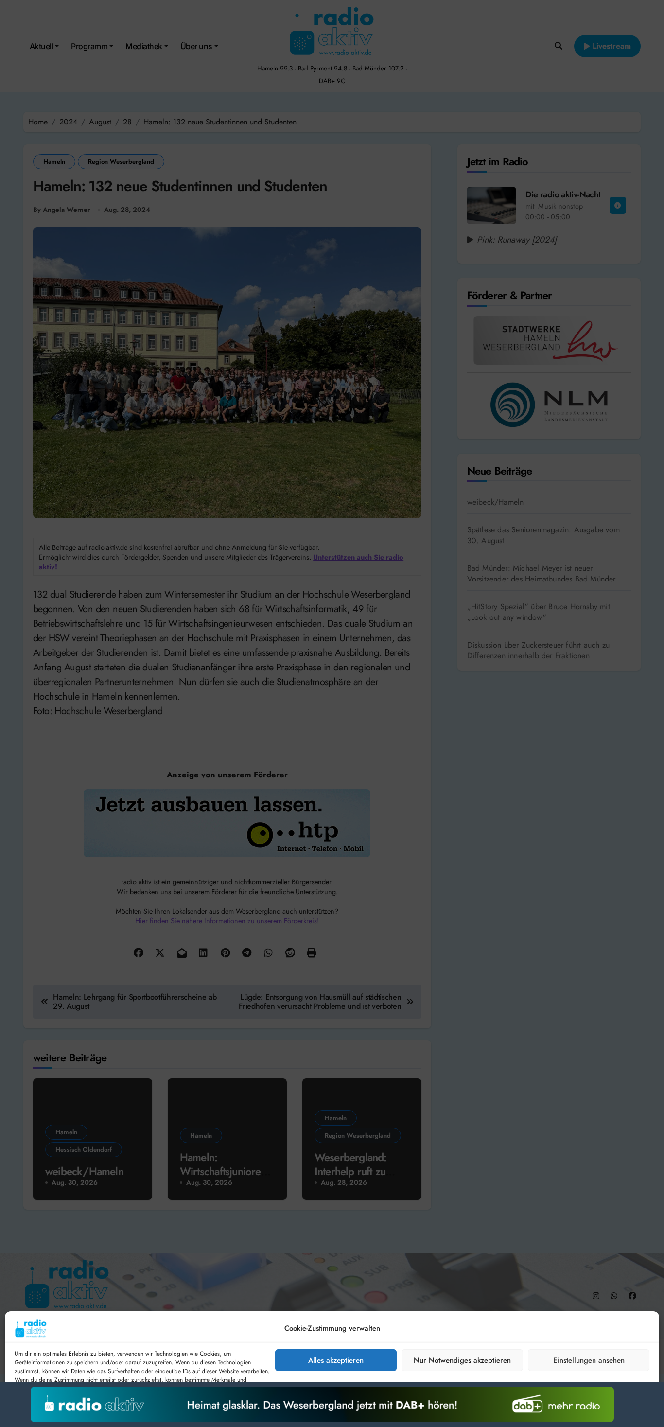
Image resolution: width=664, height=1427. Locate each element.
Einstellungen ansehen (589, 1360)
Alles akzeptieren (336, 1360)
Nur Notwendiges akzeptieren (462, 1360)
